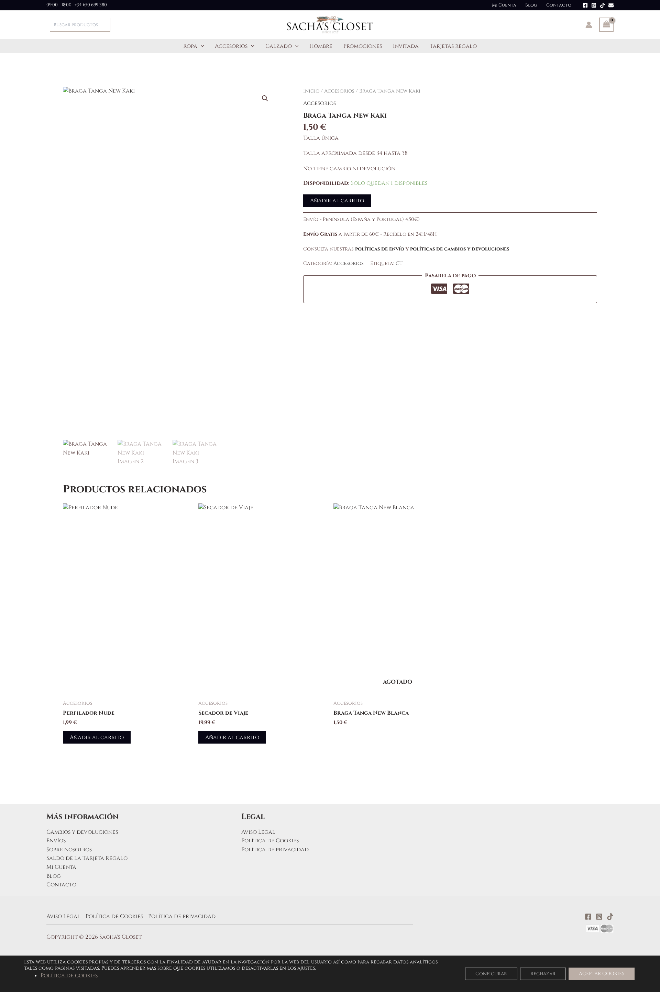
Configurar (491, 973)
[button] (200, 46)
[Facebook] (585, 5)
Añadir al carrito (337, 200)
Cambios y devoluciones (82, 832)
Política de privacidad (275, 849)
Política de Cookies (270, 840)
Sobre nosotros (69, 849)
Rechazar (543, 973)
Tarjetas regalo (453, 46)
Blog (531, 5)
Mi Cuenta (504, 5)
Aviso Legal (258, 832)
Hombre (320, 46)
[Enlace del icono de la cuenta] (588, 24)
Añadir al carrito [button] (97, 737)
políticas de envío (379, 249)
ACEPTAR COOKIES (601, 973)
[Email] (611, 5)
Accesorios (231, 46)
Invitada (406, 46)
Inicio (311, 91)
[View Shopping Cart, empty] (606, 25)
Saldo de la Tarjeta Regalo (87, 858)
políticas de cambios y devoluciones (459, 249)
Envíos (56, 840)
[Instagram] (593, 5)
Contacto (558, 5)
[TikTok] (602, 5)
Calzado (278, 46)
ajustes (306, 968)
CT (399, 263)
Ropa (190, 46)
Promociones (362, 46)
